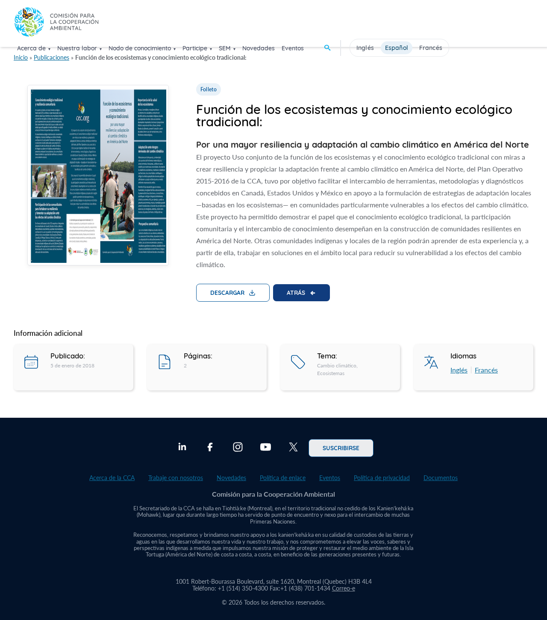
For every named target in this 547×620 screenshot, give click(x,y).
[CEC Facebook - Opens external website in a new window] (210, 448)
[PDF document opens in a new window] (98, 177)
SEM (225, 48)
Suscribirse (341, 447)
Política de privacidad (382, 478)
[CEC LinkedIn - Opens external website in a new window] (182, 448)
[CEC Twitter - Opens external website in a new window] (293, 448)
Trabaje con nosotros (175, 478)
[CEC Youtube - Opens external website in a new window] (265, 448)
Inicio (21, 57)
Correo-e (343, 588)
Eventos (293, 48)
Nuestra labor (77, 48)
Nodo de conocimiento (140, 48)
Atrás (296, 292)
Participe (194, 48)
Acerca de (31, 48)
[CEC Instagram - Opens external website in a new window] (238, 448)
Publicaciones (51, 57)
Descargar (227, 292)
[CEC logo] (56, 23)
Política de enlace (283, 478)
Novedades (258, 48)
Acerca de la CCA (112, 478)
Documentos (440, 478)
